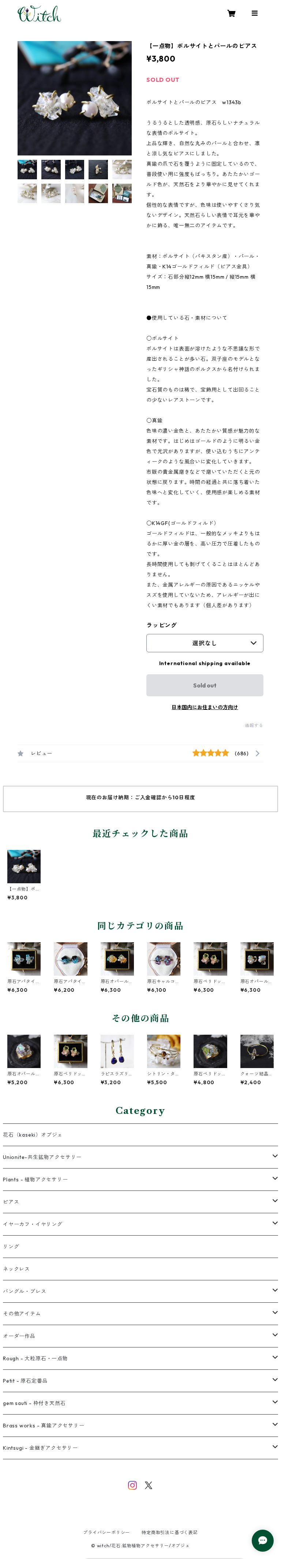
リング (11, 1246)
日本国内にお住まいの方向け (205, 707)
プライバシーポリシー (106, 1532)
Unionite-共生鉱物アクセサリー (42, 1157)
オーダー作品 (19, 1336)
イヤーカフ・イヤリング (33, 1224)
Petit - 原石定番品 (25, 1381)
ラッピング (161, 625)
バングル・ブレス (24, 1291)
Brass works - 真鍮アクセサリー (44, 1425)
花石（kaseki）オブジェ (33, 1134)
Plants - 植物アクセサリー (35, 1179)
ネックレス (16, 1269)
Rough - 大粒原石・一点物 (35, 1358)
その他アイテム (22, 1313)
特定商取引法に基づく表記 (170, 1532)
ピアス (11, 1202)
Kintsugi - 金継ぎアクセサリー (40, 1448)
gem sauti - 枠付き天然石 (34, 1403)
